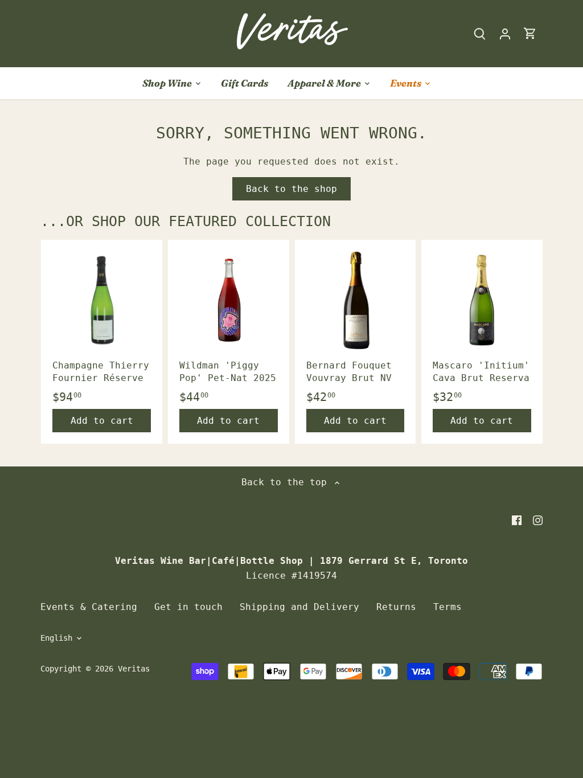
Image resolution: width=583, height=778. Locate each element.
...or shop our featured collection (185, 221)
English (56, 637)
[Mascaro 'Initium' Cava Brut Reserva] (482, 300)
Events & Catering (88, 606)
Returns (396, 606)
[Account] (505, 33)
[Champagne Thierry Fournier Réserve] (101, 300)
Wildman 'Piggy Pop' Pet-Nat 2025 (227, 371)
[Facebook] (517, 520)
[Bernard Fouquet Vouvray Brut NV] (355, 300)
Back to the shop (291, 188)
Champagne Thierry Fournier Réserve (100, 371)
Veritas (134, 668)
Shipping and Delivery (299, 606)
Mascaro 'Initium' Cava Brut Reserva (481, 371)
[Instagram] (538, 520)
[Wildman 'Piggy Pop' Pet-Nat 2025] (228, 300)
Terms (447, 606)
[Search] (479, 33)
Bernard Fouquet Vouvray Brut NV (349, 371)
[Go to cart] (530, 33)
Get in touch (188, 606)
